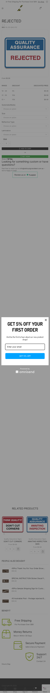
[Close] (46, 320)
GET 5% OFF (25, 356)
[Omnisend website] (25, 370)
